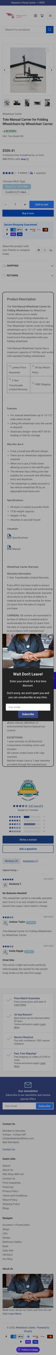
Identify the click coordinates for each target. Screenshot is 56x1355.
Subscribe (28, 714)
